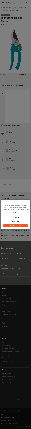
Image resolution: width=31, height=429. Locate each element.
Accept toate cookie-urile (15, 225)
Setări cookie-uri (15, 217)
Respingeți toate (15, 221)
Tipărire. (17, 213)
